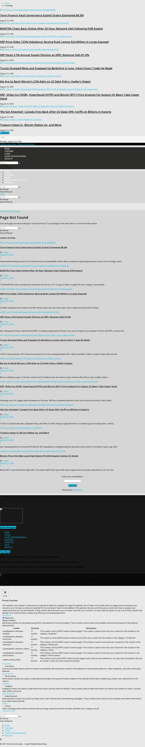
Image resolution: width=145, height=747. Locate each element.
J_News (5, 252)
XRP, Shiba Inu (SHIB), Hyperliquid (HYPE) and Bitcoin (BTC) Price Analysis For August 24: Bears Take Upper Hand (58, 386)
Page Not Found (12, 211)
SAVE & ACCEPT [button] (9, 711)
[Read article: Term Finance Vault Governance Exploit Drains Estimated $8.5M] (72, 242)
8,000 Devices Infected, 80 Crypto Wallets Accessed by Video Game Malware (39, 561)
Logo (2, 194)
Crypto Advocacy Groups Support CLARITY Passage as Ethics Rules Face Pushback (42, 566)
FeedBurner (78, 490)
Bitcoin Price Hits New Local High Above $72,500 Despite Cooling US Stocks (39, 455)
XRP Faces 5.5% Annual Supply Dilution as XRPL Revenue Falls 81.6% (44, 55)
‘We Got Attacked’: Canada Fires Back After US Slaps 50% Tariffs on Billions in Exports (55, 112)
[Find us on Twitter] (1, 503)
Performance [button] (7, 673)
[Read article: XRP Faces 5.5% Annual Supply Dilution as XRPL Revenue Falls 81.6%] (72, 312)
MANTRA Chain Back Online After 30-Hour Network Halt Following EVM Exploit (51, 28)
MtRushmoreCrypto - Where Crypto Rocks (17, 144)
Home (7, 148)
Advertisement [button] (8, 693)
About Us (8, 158)
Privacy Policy (10, 137)
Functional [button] (6, 663)
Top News (9, 151)
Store (7, 544)
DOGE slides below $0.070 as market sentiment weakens (29, 556)
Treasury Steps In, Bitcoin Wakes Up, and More (31, 125)
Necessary (9, 618)
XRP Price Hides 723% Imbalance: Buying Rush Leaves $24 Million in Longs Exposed (54, 42)
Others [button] (5, 703)
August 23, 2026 (7, 254)
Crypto (7, 153)
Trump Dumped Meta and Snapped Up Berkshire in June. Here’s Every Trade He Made (56, 68)
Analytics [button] (6, 683)
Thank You (9, 542)
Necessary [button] (6, 615)
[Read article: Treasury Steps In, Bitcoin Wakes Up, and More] (72, 428)
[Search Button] (19, 163)
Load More (4, 133)
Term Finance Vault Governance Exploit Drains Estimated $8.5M (42, 15)
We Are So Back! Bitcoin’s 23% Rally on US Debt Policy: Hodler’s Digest (45, 81)
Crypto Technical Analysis (15, 156)
